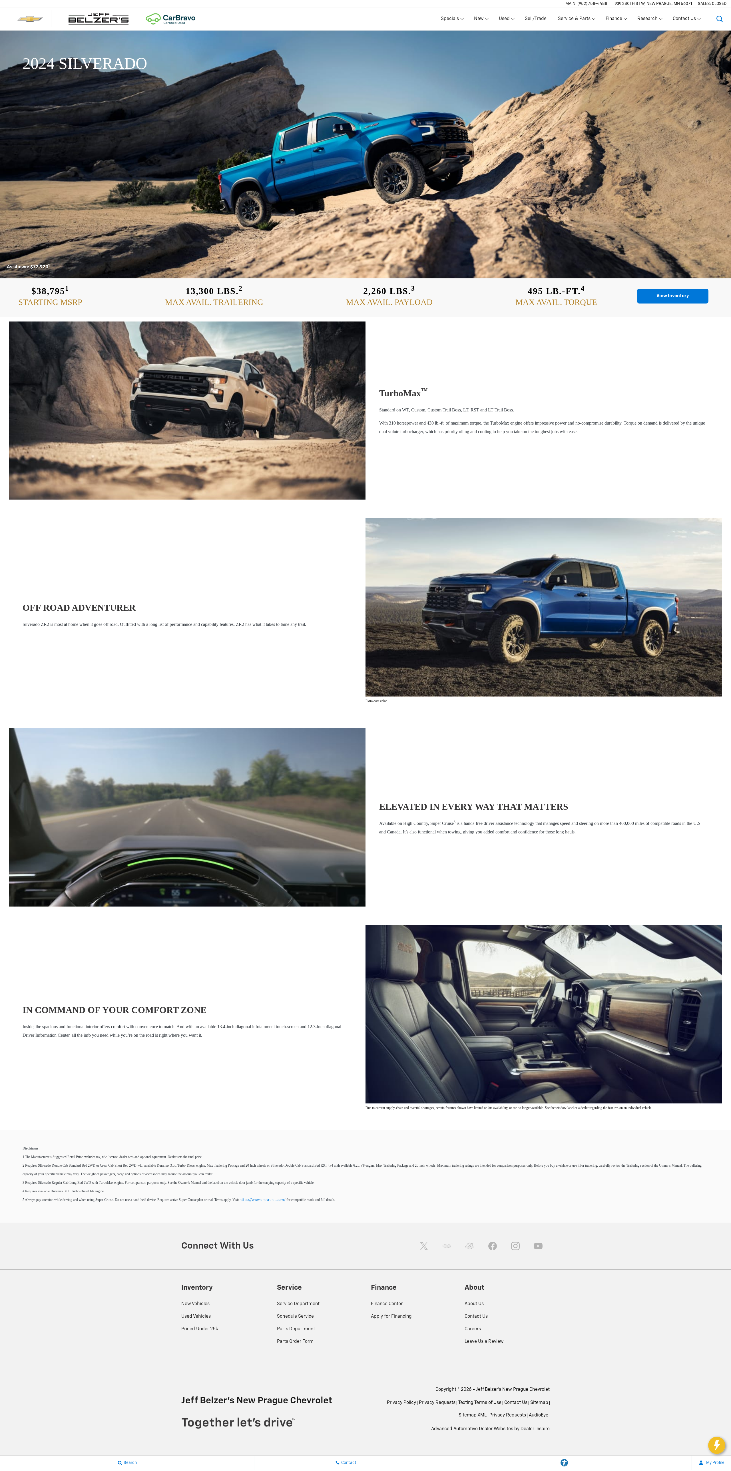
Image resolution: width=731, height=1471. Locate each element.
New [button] (480, 20)
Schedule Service (295, 1316)
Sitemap (539, 1402)
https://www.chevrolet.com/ (263, 1200)
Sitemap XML (473, 1415)
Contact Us (476, 1316)
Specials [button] (450, 20)
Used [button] (505, 20)
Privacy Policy (401, 1402)
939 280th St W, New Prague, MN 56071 (653, 4)
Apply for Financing (391, 1316)
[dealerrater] (469, 1246)
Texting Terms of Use (479, 1402)
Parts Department (296, 1329)
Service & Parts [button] (574, 20)
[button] (719, 18)
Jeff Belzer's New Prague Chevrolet (513, 1389)
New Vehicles (195, 1304)
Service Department (298, 1304)
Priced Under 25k (199, 1329)
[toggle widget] (716, 1445)
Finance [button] (613, 20)
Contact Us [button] (684, 20)
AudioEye (538, 1415)
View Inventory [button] (672, 296)
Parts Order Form (295, 1341)
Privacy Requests (437, 1402)
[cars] (447, 1246)
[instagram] (515, 1246)
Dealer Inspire (535, 1429)
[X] (424, 1246)
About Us (474, 1304)
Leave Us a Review (484, 1341)
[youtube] (538, 1246)
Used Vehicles (196, 1316)
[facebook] (492, 1246)
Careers (473, 1329)
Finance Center (387, 1304)
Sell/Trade (536, 19)
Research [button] (647, 20)
